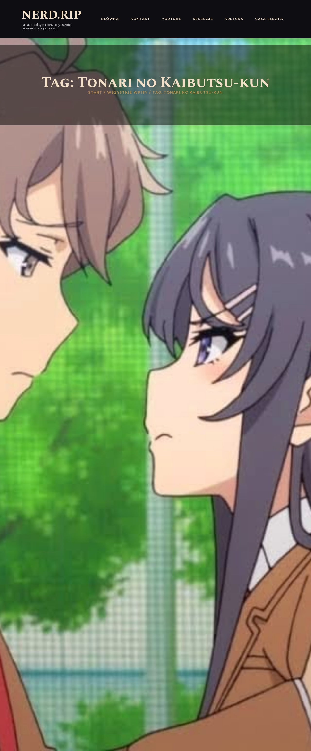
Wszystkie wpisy (127, 92)
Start (95, 92)
